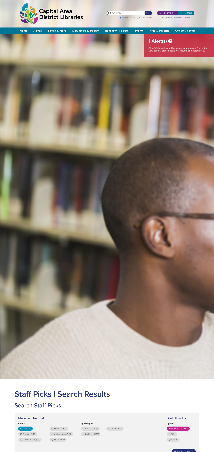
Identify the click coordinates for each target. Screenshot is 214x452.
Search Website (145, 18)
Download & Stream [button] (85, 30)
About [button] (37, 30)
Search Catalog (128, 18)
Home (24, 30)
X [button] (212, 36)
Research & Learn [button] (117, 30)
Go (148, 13)
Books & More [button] (57, 30)
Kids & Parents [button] (159, 30)
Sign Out (186, 13)
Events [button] (139, 30)
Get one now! (189, 18)
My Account (167, 13)
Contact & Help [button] (185, 30)
